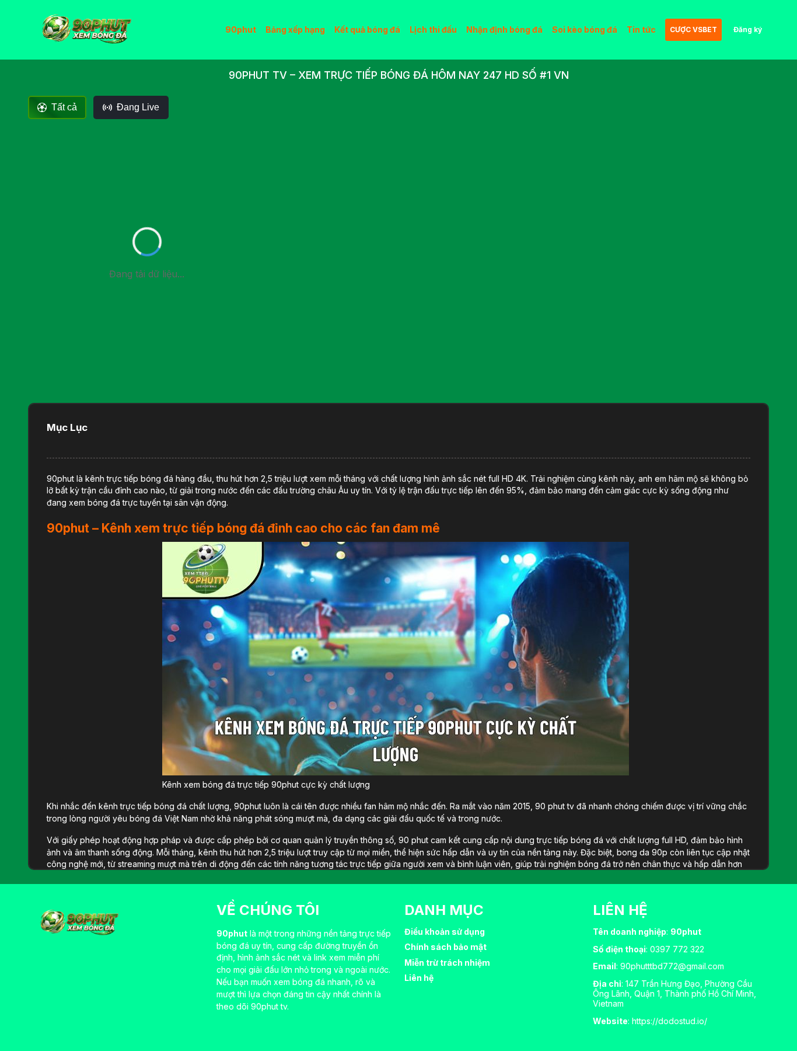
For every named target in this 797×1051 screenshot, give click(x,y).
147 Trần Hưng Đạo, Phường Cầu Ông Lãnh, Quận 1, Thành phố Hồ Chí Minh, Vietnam (674, 993)
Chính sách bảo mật (445, 947)
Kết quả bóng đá (367, 29)
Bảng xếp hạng (295, 29)
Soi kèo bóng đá (584, 29)
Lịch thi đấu (433, 29)
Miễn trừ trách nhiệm (447, 963)
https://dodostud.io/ (669, 1021)
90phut (240, 29)
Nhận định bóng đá (504, 29)
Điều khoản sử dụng (444, 932)
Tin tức (641, 29)
